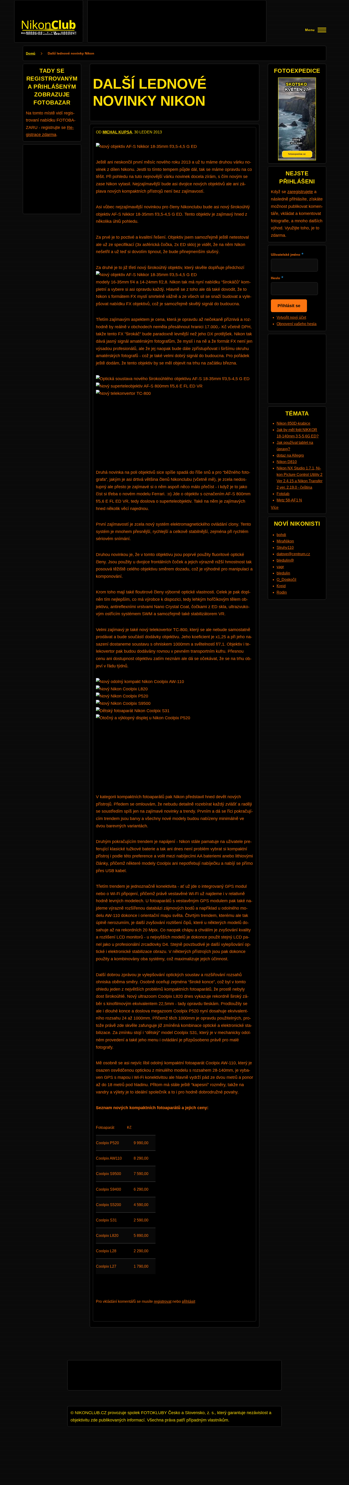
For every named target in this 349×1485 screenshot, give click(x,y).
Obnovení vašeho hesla (296, 324)
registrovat (162, 1301)
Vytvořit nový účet (291, 317)
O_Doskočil (286, 580)
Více (274, 508)
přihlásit (188, 1301)
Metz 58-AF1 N (289, 500)
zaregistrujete (300, 191)
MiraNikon (285, 541)
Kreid (281, 586)
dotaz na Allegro (290, 455)
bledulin (283, 573)
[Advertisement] (176, 13)
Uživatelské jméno (285, 254)
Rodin (282, 592)
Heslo (275, 278)
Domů (30, 53)
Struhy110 (285, 548)
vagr (280, 567)
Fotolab (283, 494)
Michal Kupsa (117, 132)
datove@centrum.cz (293, 554)
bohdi (281, 535)
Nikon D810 (287, 462)
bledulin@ (285, 560)
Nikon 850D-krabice (293, 423)
